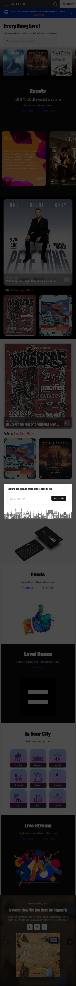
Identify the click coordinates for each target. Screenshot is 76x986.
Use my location (58, 498)
